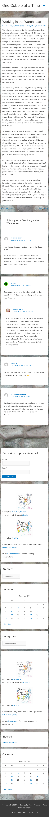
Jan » (10, 624)
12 (12, 611)
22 (31, 615)
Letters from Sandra (9, 547)
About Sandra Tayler (30, 812)
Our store (15, 512)
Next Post (43, 208)
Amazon (23, 512)
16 (37, 611)
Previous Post (7, 208)
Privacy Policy (16, 812)
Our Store (15, 538)
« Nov (4, 624)
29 (31, 618)
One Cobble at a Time (21, 5)
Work (33, 26)
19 (12, 615)
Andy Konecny (16, 238)
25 (5, 618)
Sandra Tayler (18, 309)
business (21, 26)
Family (28, 26)
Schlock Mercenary (9, 742)
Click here (26, 515)
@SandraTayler (13, 554)
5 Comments (41, 26)
